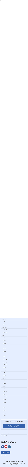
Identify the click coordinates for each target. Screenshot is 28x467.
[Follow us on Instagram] (9, 446)
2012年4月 (4, 413)
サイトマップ (3, 435)
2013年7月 (4, 372)
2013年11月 (4, 362)
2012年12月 (4, 391)
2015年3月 (4, 319)
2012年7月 (4, 405)
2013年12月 (4, 359)
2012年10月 (4, 397)
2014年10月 (4, 332)
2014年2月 (4, 354)
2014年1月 (4, 356)
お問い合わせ (6, 452)
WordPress (9, 463)
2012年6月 (4, 407)
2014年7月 (4, 340)
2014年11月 (4, 329)
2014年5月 (4, 346)
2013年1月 (4, 388)
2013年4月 (4, 380)
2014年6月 (4, 343)
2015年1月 (4, 324)
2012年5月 (4, 410)
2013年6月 (4, 375)
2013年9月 (4, 367)
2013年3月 (4, 383)
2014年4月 (4, 348)
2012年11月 (4, 394)
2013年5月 (4, 378)
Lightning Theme (16, 463)
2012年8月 (4, 402)
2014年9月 (4, 335)
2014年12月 (4, 327)
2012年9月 (4, 399)
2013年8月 (4, 370)
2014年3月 (4, 351)
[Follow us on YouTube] (5, 446)
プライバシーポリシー (5, 433)
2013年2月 (4, 386)
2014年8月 (4, 337)
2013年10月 (4, 364)
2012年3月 (4, 415)
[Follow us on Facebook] (2, 446)
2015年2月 (4, 321)
